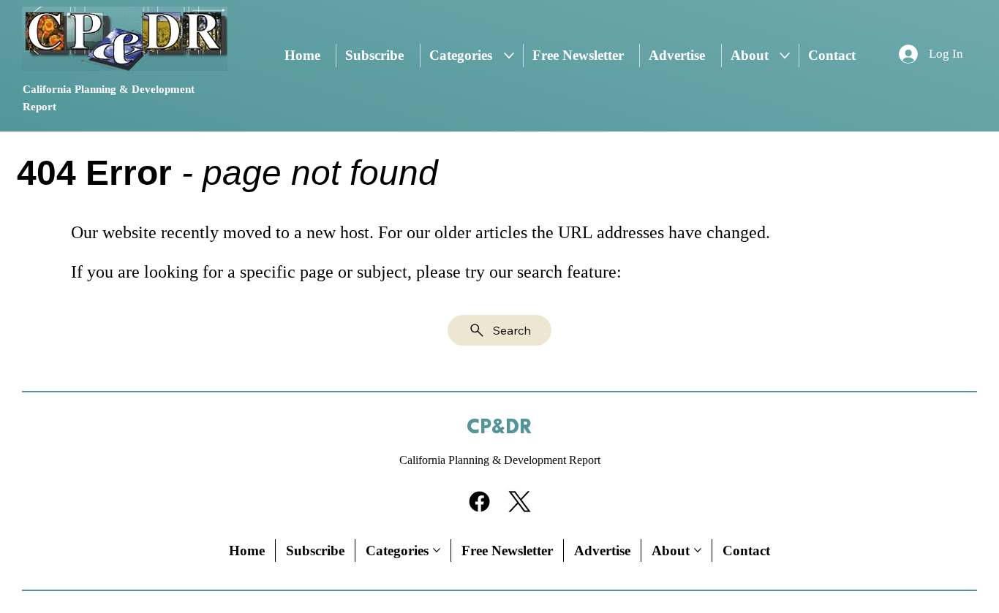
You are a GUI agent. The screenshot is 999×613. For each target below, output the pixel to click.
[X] (519, 501)
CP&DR (499, 427)
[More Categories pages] (509, 55)
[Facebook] (479, 501)
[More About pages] (785, 55)
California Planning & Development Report (499, 460)
